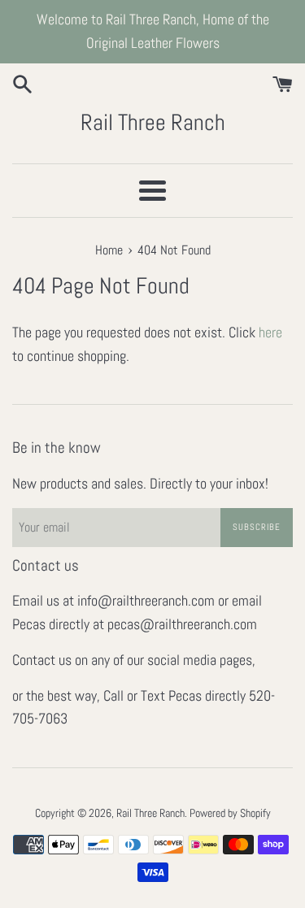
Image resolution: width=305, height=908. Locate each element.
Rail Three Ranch (153, 122)
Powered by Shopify (230, 813)
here (270, 332)
